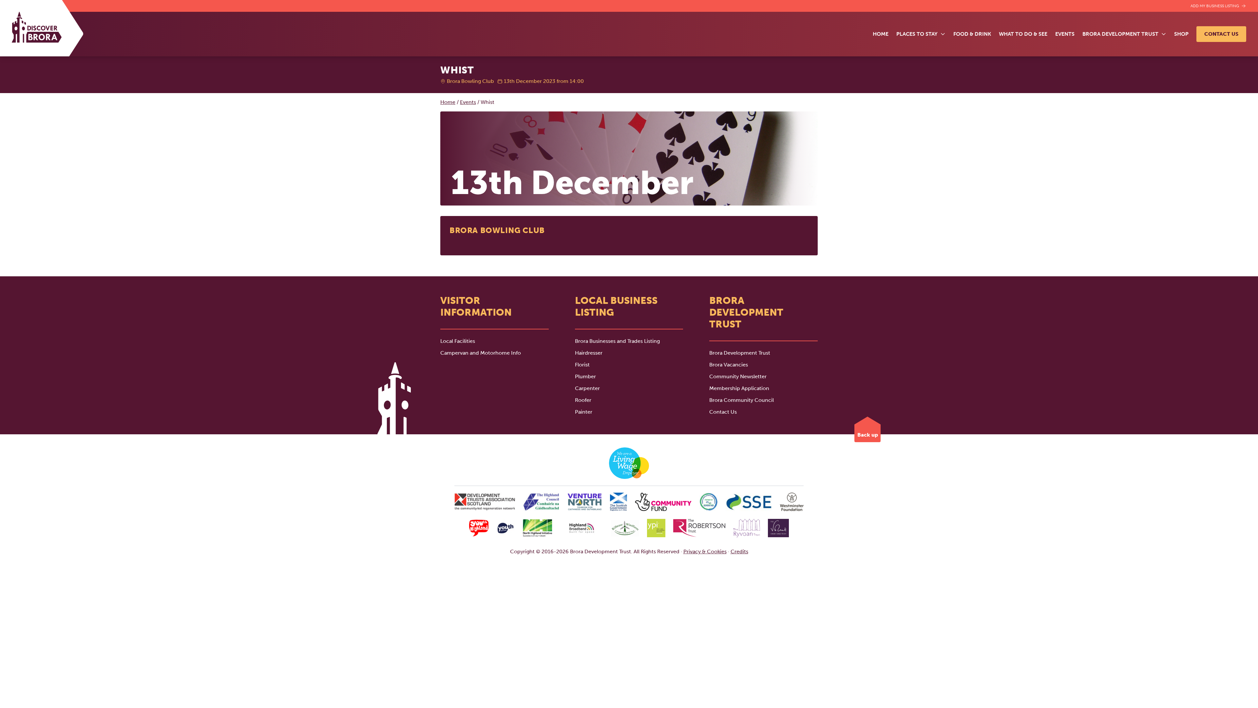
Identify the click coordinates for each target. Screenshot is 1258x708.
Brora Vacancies (728, 365)
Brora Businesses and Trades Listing (617, 341)
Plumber (585, 376)
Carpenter (587, 388)
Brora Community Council (741, 400)
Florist (582, 365)
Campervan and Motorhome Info (480, 353)
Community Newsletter (738, 376)
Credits (739, 551)
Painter (583, 412)
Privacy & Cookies (705, 551)
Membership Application (739, 388)
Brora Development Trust (739, 353)
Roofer (583, 400)
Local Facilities (457, 341)
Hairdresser (588, 353)
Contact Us (1221, 34)
